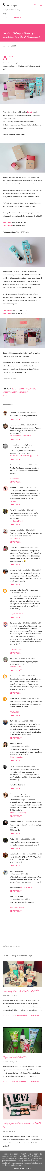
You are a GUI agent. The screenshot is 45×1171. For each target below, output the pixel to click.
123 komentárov (19, 1015)
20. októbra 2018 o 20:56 (25, 658)
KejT (11, 721)
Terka (12, 839)
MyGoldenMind (16, 521)
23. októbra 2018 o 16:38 (32, 854)
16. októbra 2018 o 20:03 (27, 425)
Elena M (13, 412)
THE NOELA (15, 538)
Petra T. (13, 510)
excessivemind (15, 570)
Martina (13, 425)
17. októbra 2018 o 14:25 (27, 510)
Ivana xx (13, 501)
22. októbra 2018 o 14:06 (25, 766)
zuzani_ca (13, 547)
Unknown (13, 676)
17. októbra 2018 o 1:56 (20, 447)
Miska (12, 658)
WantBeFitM (15, 712)
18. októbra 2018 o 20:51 (32, 570)
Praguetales (14, 478)
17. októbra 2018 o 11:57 (27, 487)
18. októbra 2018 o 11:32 (28, 547)
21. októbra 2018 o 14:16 (28, 676)
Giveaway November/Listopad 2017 (21, 990)
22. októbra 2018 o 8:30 (30, 698)
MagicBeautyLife (17, 614)
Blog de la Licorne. (17, 896)
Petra (12, 766)
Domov (5, 17)
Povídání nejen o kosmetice (20, 436)
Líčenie (16, 392)
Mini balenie (7, 226)
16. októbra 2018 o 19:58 (26, 412)
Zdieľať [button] (6, 396)
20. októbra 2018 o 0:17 (20, 592)
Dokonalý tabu (15, 623)
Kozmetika (8, 392)
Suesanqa (10, 4)
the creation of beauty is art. (21, 445)
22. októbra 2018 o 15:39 (20, 796)
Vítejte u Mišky (16, 666)
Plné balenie (7, 222)
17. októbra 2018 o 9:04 (28, 465)
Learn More (19, 1169)
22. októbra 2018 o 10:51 (20, 746)
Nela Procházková (17, 871)
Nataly (12, 530)
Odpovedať (16, 419)
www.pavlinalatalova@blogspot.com (24, 590)
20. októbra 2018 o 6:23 (32, 623)
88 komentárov (19, 1082)
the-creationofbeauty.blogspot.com (24, 456)
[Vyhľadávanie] (35, 4)
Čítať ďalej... (36, 1015)
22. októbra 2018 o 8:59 (24, 721)
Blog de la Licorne (17, 907)
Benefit (30, 112)
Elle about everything (18, 794)
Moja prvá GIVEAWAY (15, 1057)
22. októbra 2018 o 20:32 (32, 821)
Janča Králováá (15, 854)
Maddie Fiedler (15, 821)
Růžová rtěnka (26, 887)
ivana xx (13, 487)
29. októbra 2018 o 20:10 (20, 899)
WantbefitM (14, 698)
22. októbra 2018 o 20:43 (25, 839)
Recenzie (17, 17)
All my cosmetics (16, 744)
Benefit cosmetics (20, 389)
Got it (29, 1169)
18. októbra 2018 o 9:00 (25, 530)
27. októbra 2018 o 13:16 (20, 874)
